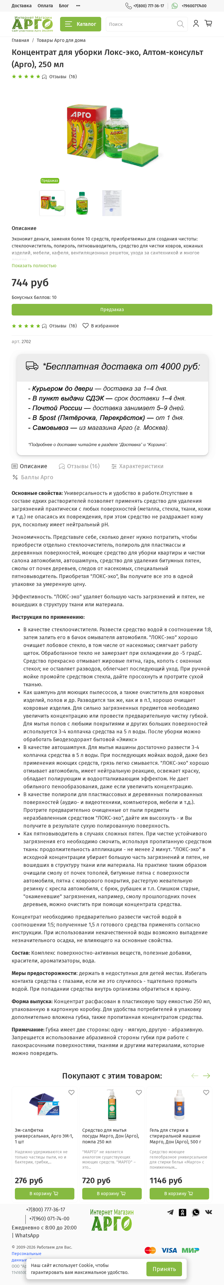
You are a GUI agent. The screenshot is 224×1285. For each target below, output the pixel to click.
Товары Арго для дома (61, 40)
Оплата (45, 5)
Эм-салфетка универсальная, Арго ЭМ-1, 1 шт (44, 1136)
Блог (64, 5)
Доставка (22, 5)
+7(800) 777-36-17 (148, 5)
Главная (20, 40)
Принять (164, 1269)
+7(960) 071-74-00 (49, 1219)
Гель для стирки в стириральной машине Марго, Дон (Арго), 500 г (175, 1136)
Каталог (86, 24)
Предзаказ (112, 309)
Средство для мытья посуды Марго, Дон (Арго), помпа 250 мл (110, 1136)
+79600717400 (194, 5)
